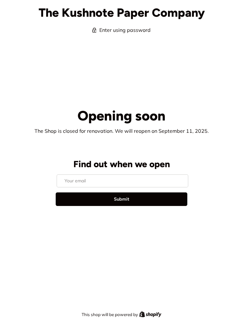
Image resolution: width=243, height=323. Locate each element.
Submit (121, 199)
